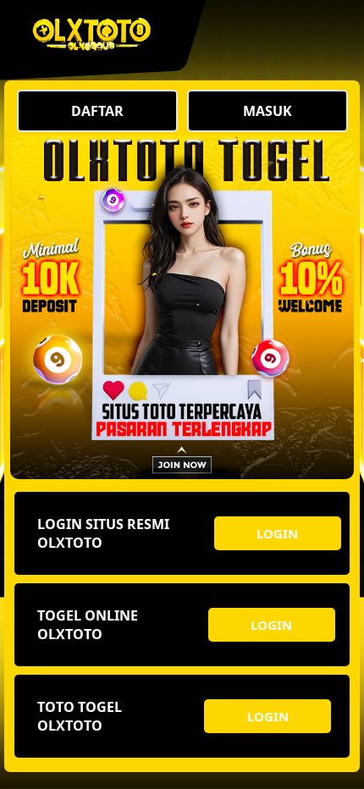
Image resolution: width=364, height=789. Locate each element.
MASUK (267, 111)
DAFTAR (97, 111)
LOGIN (277, 533)
